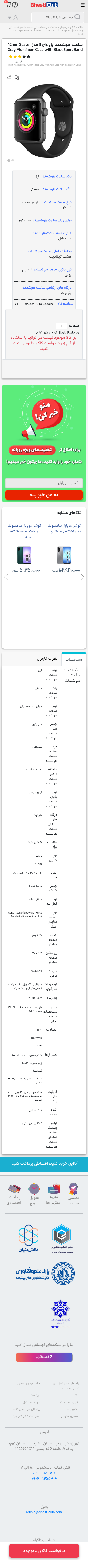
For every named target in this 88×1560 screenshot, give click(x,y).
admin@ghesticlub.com (44, 1512)
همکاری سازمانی (70, 1416)
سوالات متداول (31, 1403)
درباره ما (35, 1396)
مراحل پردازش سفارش (28, 1384)
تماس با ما (73, 1409)
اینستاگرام (43, 1357)
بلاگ (76, 1396)
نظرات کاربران (47, 659)
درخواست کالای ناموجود (26, 1416)
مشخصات (73, 659)
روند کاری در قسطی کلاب (26, 1409)
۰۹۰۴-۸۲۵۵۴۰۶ (44, 1479)
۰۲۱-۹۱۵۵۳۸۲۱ (44, 1473)
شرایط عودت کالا (69, 1403)
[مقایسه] (19, 77)
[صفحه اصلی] (44, 2)
